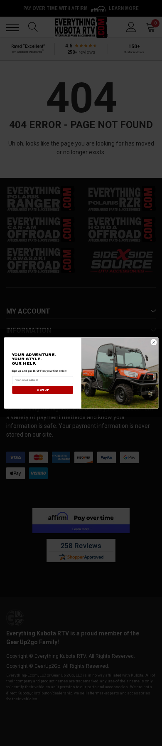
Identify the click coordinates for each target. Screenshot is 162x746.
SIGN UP (42, 390)
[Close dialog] (153, 342)
